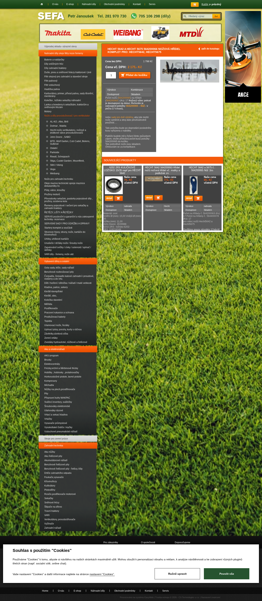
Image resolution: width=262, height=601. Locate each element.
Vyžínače (49, 523)
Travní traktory (51, 511)
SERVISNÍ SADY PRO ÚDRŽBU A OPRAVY (67, 223)
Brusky (47, 359)
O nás (55, 4)
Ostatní (53, 148)
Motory (47, 111)
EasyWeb (148, 597)
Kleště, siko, (50, 295)
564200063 (112, 100)
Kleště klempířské (53, 291)
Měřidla (48, 304)
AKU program (51, 355)
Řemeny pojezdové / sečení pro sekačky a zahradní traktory (66, 207)
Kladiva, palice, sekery (56, 287)
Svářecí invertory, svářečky (58, 402)
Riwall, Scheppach (60, 156)
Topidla (48, 321)
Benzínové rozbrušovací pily (59, 272)
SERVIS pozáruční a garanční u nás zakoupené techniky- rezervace (69, 218)
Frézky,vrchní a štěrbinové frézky (61, 368)
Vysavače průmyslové (55, 423)
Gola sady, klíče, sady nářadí (59, 267)
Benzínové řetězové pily (56, 464)
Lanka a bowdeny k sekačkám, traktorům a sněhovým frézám (66, 106)
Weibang (54, 173)
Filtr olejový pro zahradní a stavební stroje (66, 76)
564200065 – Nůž (135, 106)
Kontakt (137, 4)
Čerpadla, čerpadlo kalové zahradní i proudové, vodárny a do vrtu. (69, 277)
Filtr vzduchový (52, 85)
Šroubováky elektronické (57, 406)
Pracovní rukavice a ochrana (59, 312)
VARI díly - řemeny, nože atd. (59, 254)
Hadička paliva (52, 89)
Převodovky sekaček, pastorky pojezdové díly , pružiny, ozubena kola (68, 200)
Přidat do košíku (136, 75)
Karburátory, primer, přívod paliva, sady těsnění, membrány (69, 94)
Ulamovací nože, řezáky (56, 325)
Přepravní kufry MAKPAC (57, 397)
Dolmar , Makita (58, 126)
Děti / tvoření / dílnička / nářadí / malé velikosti (67, 283)
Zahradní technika (53, 445)
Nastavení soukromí (210, 597)
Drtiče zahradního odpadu (58, 473)
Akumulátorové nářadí (55, 460)
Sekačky (48, 498)
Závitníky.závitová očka (56, 333)
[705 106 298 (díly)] (134, 16)
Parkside (54, 152)
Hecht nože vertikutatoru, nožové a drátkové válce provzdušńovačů (68, 131)
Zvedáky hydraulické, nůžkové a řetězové (65, 342)
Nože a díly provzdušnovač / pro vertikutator (67, 115)
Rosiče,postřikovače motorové (60, 494)
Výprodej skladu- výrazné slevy (60, 46)
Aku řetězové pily (53, 456)
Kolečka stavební (53, 300)
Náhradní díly (89, 4)
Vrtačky (48, 419)
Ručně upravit (177, 573)
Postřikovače (51, 308)
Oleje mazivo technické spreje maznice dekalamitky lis (64, 184)
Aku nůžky (49, 452)
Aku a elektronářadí (54, 349)
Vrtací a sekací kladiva (56, 414)
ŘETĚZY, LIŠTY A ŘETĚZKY (58, 212)
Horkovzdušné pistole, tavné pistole (62, 376)
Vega (52, 169)
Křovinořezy (50, 481)
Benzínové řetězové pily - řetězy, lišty (63, 468)
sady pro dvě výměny (122, 117)
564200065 (124, 98)
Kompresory (50, 381)
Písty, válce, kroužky (54, 190)
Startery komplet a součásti (58, 227)
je (211, 4)
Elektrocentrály (52, 364)
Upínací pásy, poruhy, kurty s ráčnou (63, 329)
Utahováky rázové (53, 410)
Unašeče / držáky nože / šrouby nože (63, 243)
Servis (152, 4)
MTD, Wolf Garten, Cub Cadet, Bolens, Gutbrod (70, 142)
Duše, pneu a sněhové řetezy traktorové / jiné (67, 72)
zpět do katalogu (210, 48)
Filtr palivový (50, 80)
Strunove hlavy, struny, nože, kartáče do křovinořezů (64, 233)
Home (42, 4)
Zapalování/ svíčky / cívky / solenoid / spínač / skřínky (67, 248)
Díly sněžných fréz (53, 64)
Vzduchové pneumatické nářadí (60, 431)
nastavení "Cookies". (102, 574)
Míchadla (49, 385)
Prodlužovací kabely (54, 316)
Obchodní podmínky (114, 4)
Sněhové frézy (51, 502)
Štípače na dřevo (53, 506)
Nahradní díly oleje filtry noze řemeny (63, 53)
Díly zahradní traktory (55, 68)
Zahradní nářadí (52, 528)
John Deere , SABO (60, 137)
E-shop (70, 4)
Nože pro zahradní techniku (58, 179)
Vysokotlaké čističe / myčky (58, 427)
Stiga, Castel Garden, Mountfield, (67, 160)
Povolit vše (226, 573)
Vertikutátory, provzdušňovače (59, 519)
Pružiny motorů (52, 194)
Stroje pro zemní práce (56, 438)
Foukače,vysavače (54, 477)
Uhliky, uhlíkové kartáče (56, 239)
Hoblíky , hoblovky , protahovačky (61, 372)
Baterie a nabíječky (54, 59)
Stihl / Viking (56, 165)
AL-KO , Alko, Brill (59, 121)
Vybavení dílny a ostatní (56, 261)
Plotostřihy (49, 490)
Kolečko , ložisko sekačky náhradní (62, 100)
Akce (243, 57)
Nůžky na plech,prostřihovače (59, 389)
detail (109, 198)
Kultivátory (49, 485)
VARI (46, 515)
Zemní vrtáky (51, 338)
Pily (46, 393)
